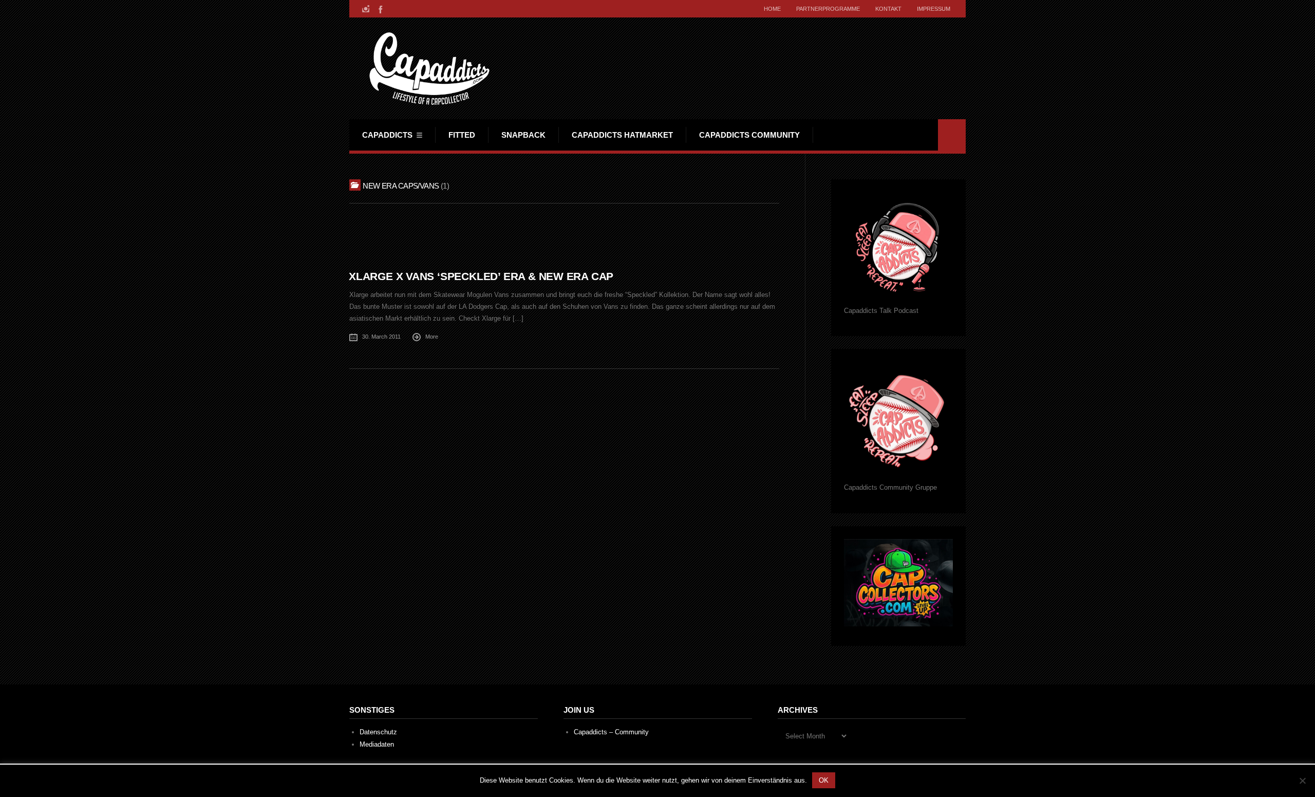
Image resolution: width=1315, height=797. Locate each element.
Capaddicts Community (749, 135)
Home (772, 9)
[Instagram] (365, 8)
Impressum (933, 9)
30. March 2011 (381, 336)
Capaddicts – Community (611, 732)
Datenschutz (378, 732)
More (431, 336)
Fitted (461, 135)
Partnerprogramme (828, 9)
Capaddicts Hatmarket (622, 135)
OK (824, 780)
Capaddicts (387, 135)
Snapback (523, 135)
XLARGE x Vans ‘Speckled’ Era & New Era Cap (481, 276)
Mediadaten (377, 744)
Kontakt (888, 9)
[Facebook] (379, 8)
